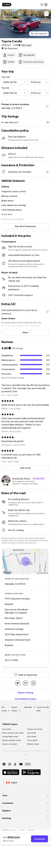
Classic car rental (34, 729)
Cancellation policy (26, 699)
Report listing (25, 692)
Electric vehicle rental (11, 740)
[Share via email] (25, 683)
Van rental (31, 733)
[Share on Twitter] (17, 683)
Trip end (5, 88)
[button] (44, 4)
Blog (28, 764)
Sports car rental (9, 744)
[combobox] (47, 106)
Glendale (28, 707)
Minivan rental (33, 744)
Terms (22, 830)
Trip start (5, 77)
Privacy (31, 830)
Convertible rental (10, 737)
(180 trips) (26, 45)
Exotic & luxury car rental (12, 733)
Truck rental (32, 740)
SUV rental (31, 737)
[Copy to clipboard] (33, 683)
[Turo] (7, 5)
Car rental (6, 729)
